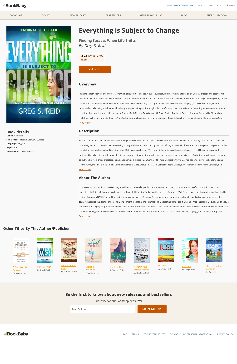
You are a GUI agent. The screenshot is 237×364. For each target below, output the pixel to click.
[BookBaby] (17, 5)
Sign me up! (152, 309)
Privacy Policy (225, 334)
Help (200, 5)
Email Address (79, 309)
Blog (184, 15)
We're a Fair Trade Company (180, 5)
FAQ (125, 334)
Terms (135, 334)
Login (209, 5)
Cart (219, 5)
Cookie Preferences (154, 334)
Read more (85, 122)
